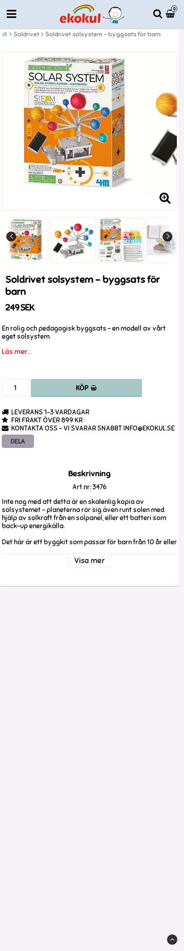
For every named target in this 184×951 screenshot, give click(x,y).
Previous (11, 236)
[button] (171, 14)
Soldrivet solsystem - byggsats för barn (103, 34)
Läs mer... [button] (17, 351)
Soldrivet (26, 34)
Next (167, 236)
